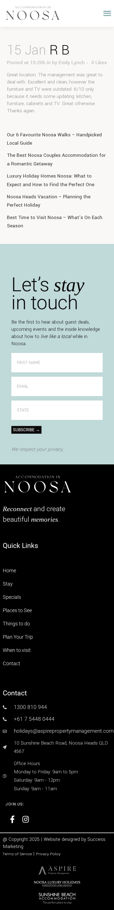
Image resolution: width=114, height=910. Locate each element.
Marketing (13, 846)
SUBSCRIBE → (26, 429)
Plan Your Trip (18, 637)
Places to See (17, 610)
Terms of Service (17, 854)
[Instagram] (26, 819)
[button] (107, 13)
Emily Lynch (72, 62)
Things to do (16, 623)
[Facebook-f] (12, 819)
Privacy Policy (48, 854)
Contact (11, 663)
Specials (12, 597)
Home (9, 570)
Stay (8, 584)
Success (96, 839)
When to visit (17, 650)
